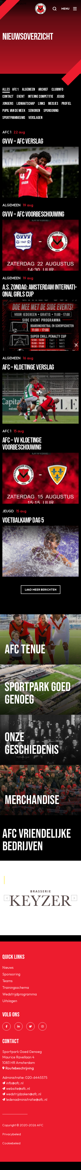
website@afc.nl (18, 1088)
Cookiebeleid (11, 1143)
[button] (7, 898)
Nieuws (8, 967)
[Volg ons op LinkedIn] (18, 1026)
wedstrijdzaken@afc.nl (23, 1094)
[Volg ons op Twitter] (30, 1026)
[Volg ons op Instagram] (42, 1026)
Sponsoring (11, 974)
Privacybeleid (11, 1134)
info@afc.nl (14, 1083)
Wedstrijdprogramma (19, 994)
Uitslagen (9, 1001)
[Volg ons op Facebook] (6, 1026)
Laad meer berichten (40, 589)
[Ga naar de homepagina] (40, 8)
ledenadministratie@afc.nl (26, 1099)
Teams (7, 981)
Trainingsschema (15, 987)
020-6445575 (36, 1077)
